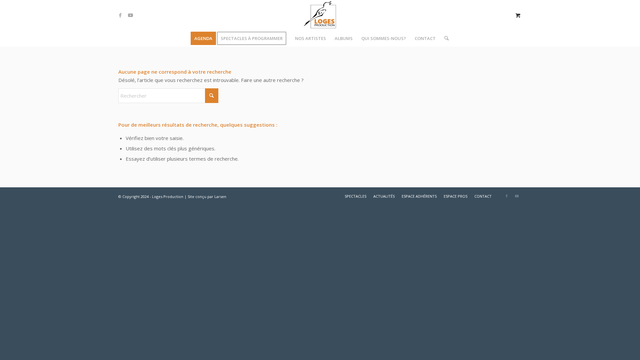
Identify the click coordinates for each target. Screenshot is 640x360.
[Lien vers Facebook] (120, 15)
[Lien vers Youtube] (130, 15)
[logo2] (320, 15)
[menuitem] (203, 38)
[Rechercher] (444, 38)
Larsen (220, 196)
